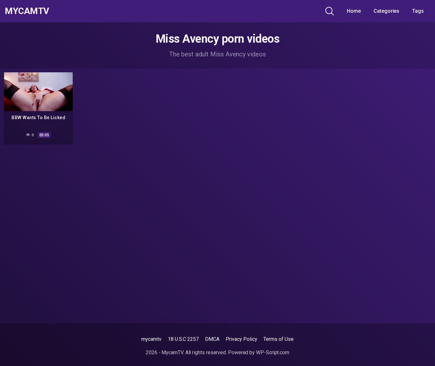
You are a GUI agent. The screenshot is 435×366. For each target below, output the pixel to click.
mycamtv (151, 339)
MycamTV (27, 11)
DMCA (212, 339)
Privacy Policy (241, 339)
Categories (386, 11)
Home (354, 11)
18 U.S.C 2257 (183, 339)
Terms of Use (278, 339)
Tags (418, 11)
